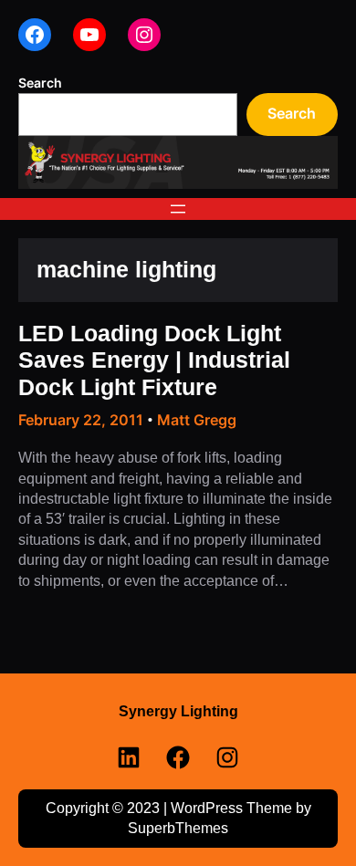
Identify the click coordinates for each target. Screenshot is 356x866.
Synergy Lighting (178, 711)
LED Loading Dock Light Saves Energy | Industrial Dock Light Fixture (154, 360)
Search (40, 82)
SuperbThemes (178, 828)
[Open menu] (178, 209)
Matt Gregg (196, 420)
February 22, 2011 (80, 420)
